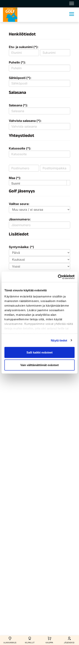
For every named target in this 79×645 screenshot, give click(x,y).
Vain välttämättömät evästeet (39, 364)
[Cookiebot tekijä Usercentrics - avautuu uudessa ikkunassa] (58, 276)
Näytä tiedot (59, 340)
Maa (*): (15, 178)
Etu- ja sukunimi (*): (23, 47)
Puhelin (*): (17, 62)
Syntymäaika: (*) (21, 247)
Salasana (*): (18, 105)
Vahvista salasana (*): (25, 121)
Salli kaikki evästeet (39, 352)
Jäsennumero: (20, 219)
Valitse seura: (19, 204)
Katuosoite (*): (20, 148)
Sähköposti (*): (20, 78)
